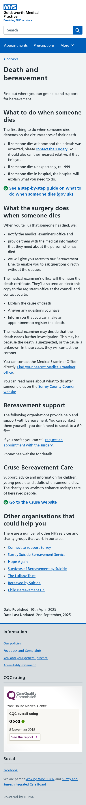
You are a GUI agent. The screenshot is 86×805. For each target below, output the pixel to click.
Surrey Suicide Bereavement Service (36, 554)
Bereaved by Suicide (24, 583)
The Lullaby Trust (22, 576)
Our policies (12, 643)
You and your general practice (26, 658)
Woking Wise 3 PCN (40, 779)
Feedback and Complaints (22, 651)
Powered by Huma (19, 797)
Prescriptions (44, 45)
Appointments (16, 45)
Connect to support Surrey (29, 547)
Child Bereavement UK (26, 590)
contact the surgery (51, 149)
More (66, 45)
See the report (22, 737)
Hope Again (18, 561)
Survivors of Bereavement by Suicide (37, 568)
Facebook (11, 770)
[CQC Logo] (22, 696)
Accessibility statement (20, 665)
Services (12, 59)
